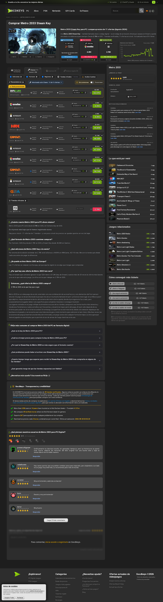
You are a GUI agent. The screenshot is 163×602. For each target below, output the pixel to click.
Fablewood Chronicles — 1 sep (131, 165)
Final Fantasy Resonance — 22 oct (131, 210)
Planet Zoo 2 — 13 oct (131, 205)
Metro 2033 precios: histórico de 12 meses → (141, 60)
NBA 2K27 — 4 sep (131, 179)
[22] (10, 440)
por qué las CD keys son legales (59, 401)
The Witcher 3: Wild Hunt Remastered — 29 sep (131, 192)
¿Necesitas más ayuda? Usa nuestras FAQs (29, 375)
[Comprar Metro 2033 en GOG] (19, 208)
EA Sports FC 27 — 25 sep (131, 187)
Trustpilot (73, 408)
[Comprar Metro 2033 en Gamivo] (19, 137)
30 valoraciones (127, 79)
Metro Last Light (131, 260)
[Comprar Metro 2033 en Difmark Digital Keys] (19, 91)
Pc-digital (15, 17)
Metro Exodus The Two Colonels (131, 256)
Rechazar (20, 598)
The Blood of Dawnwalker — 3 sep (131, 170)
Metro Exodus (131, 238)
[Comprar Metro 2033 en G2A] (19, 191)
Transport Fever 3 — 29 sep (131, 196)
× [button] (157, 2)
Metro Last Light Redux (131, 247)
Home (8, 17)
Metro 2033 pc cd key (27, 17)
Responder (36, 456)
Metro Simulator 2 (131, 265)
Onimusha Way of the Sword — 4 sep (131, 174)
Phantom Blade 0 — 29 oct (131, 219)
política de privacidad (36, 591)
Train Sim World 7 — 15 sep (131, 183)
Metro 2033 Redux (131, 234)
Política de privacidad (143, 579)
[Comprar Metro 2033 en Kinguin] (19, 115)
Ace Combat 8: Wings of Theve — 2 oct (131, 201)
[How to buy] (101, 103)
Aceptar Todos (9, 598)
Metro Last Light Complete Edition (131, 251)
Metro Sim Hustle (131, 269)
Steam (74, 29)
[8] (17, 440)
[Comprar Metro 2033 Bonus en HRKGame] (19, 126)
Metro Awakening (131, 242)
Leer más (138, 112)
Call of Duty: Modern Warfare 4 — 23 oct (131, 214)
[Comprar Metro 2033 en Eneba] (19, 104)
